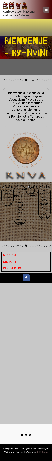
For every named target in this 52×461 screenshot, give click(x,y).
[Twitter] (26, 435)
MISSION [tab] (9, 255)
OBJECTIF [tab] (10, 262)
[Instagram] (30, 435)
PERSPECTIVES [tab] (14, 268)
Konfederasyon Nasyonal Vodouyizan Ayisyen (19, 13)
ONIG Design (42, 452)
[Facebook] (22, 435)
